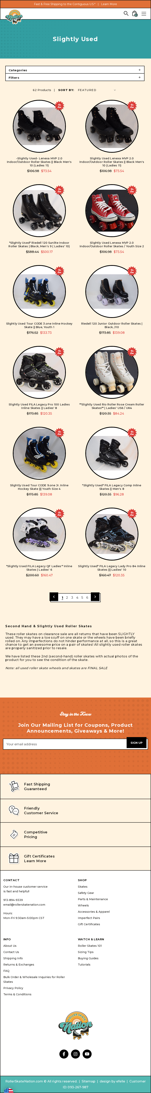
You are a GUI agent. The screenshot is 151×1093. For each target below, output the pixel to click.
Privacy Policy (13, 988)
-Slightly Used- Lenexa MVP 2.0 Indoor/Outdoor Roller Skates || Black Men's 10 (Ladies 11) (39, 162)
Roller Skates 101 (90, 946)
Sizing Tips (86, 952)
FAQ (6, 971)
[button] (75, 70)
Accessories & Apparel (94, 911)
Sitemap (88, 1081)
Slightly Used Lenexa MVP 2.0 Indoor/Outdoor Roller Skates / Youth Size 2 (112, 244)
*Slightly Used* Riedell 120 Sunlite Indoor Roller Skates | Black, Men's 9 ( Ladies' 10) (39, 244)
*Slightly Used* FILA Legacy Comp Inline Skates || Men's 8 (111, 487)
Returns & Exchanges (18, 964)
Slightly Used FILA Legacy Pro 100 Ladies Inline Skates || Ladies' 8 (39, 406)
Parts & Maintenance (93, 899)
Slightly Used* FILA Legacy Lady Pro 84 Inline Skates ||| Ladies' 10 (111, 567)
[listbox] (97, 90)
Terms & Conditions (17, 994)
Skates (82, 886)
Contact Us (11, 952)
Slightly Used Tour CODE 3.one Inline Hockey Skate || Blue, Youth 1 (39, 325)
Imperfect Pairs (89, 918)
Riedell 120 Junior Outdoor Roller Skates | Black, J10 (112, 325)
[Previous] (54, 596)
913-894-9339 (13, 900)
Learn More (109, 4)
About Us (10, 946)
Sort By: (66, 90)
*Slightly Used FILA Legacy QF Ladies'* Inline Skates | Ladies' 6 (39, 567)
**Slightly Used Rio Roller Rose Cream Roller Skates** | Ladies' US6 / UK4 (111, 406)
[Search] (126, 13)
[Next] (95, 596)
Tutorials (84, 964)
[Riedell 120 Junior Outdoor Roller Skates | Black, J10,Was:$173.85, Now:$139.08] (112, 291)
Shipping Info (13, 958)
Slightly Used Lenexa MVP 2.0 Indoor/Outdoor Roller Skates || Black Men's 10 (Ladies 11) (111, 162)
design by (107, 1081)
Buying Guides (88, 958)
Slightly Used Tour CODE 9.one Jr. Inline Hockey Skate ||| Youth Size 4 (39, 487)
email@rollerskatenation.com (24, 904)
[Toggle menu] (143, 13)
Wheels (83, 905)
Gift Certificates (89, 924)
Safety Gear (86, 893)
